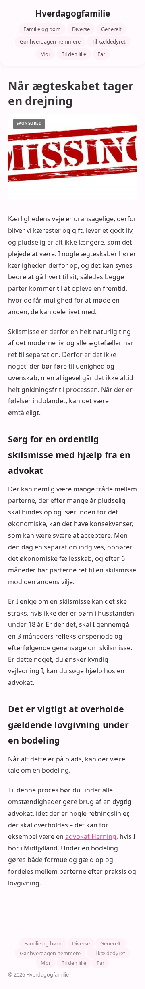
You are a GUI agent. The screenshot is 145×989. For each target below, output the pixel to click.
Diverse (81, 29)
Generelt (111, 29)
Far (101, 54)
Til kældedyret (109, 41)
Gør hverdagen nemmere (50, 41)
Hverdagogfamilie (72, 13)
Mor (45, 54)
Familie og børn (42, 29)
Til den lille (74, 54)
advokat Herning (90, 836)
